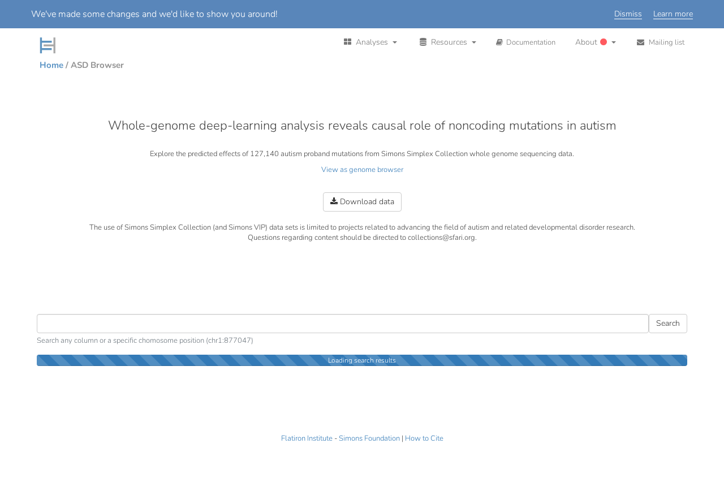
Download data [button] (366, 201)
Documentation (529, 42)
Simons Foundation (369, 438)
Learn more (673, 14)
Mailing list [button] (664, 42)
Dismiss (628, 14)
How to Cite (424, 438)
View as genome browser (362, 170)
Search (668, 323)
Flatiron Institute (307, 438)
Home (51, 65)
